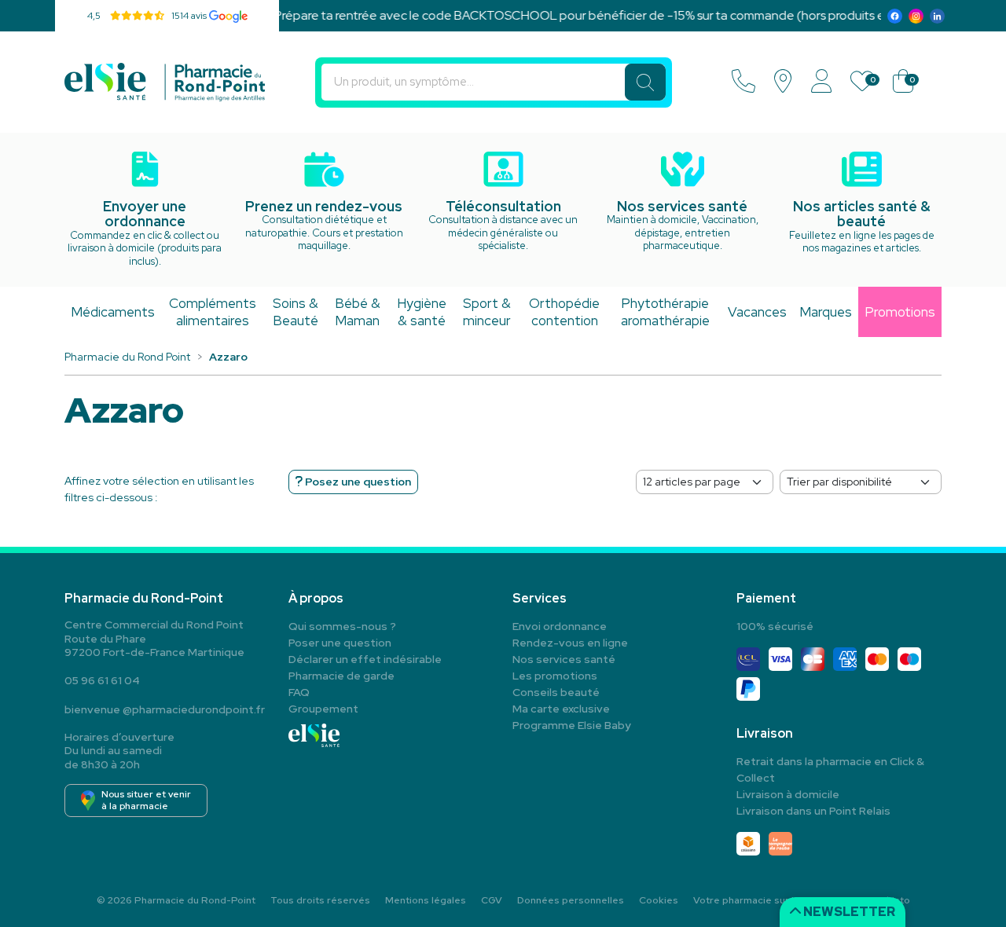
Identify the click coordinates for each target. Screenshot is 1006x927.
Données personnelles (570, 900)
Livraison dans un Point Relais (813, 811)
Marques (825, 312)
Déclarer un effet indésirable (365, 659)
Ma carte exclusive (561, 709)
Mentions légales (425, 900)
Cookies (658, 900)
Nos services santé (563, 659)
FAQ (299, 692)
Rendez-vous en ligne (570, 643)
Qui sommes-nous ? (342, 626)
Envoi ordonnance (559, 626)
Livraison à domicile (787, 794)
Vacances (757, 312)
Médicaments (113, 312)
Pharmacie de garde (341, 676)
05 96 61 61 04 (102, 680)
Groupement (323, 709)
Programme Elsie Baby (571, 725)
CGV (491, 900)
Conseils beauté (556, 692)
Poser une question (339, 643)
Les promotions (554, 676)
